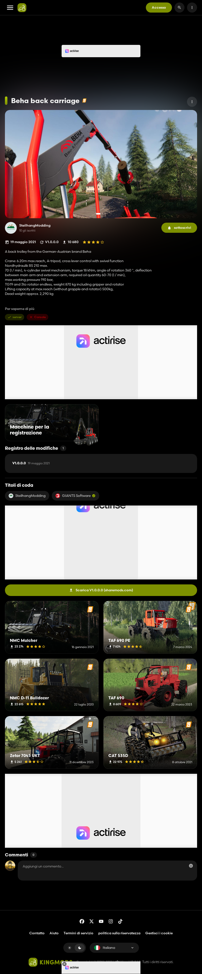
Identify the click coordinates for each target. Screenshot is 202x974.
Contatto (37, 933)
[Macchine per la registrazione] (85, 431)
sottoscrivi (182, 227)
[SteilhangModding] (11, 228)
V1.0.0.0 (31, 463)
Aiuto (54, 933)
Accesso (159, 7)
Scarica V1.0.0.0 (104, 590)
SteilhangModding (34, 225)
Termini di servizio (78, 933)
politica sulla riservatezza (119, 933)
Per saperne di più (19, 309)
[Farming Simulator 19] (84, 100)
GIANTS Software (76, 495)
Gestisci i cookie (159, 933)
